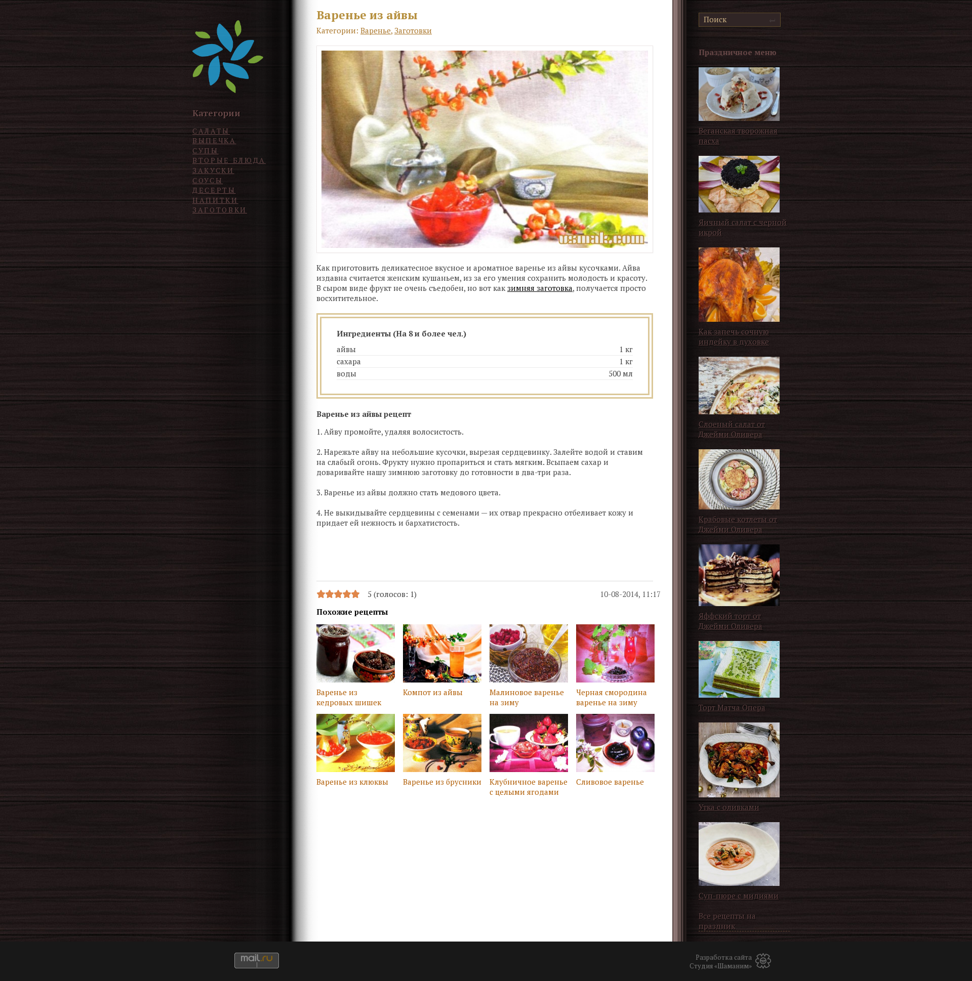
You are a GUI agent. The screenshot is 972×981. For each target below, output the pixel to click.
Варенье (375, 30)
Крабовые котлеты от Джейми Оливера (738, 524)
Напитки (215, 200)
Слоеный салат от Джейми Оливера (732, 429)
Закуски (213, 170)
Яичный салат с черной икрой (743, 227)
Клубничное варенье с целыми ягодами (529, 787)
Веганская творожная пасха (738, 135)
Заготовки (219, 210)
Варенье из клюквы (352, 782)
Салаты (211, 131)
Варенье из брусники (442, 782)
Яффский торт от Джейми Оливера (730, 621)
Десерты (214, 190)
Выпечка (214, 140)
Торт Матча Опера (732, 707)
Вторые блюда (229, 160)
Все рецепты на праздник (727, 921)
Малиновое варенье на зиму (527, 697)
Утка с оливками (729, 807)
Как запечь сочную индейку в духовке (734, 336)
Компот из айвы (433, 692)
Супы (205, 150)
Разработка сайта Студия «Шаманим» (721, 961)
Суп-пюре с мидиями (739, 895)
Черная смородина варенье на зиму (611, 697)
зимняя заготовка (540, 288)
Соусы (207, 180)
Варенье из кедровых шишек (348, 697)
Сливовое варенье (610, 782)
